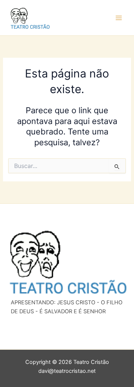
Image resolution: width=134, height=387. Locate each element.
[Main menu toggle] (119, 18)
